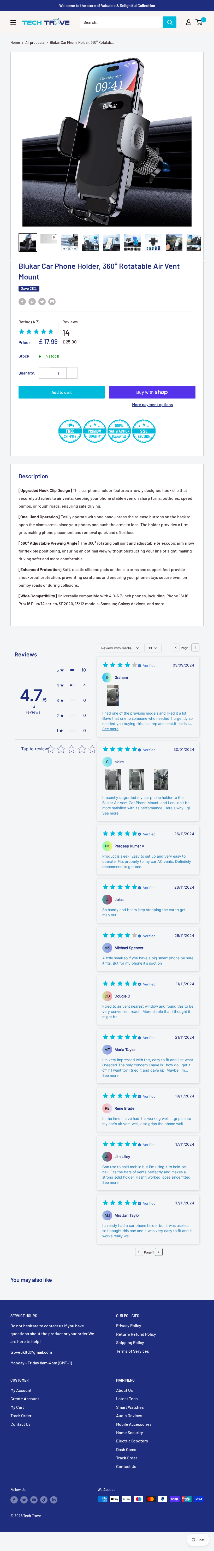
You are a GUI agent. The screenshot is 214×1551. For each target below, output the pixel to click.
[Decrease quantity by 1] (44, 372)
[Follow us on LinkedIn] (53, 1499)
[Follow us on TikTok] (43, 1499)
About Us (124, 1390)
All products (35, 42)
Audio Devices (129, 1415)
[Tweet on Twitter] (42, 301)
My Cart (17, 1407)
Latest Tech (127, 1398)
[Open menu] (13, 22)
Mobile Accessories (134, 1424)
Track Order (21, 1415)
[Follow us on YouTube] (34, 1499)
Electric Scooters (132, 1440)
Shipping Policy (130, 1342)
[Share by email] (52, 301)
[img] (36, 332)
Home (15, 42)
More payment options (152, 404)
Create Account (24, 1398)
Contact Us (20, 1424)
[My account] (188, 22)
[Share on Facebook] (22, 301)
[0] (199, 22)
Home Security (129, 1432)
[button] (71, 670)
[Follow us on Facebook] (14, 1499)
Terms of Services (132, 1350)
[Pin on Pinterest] (32, 301)
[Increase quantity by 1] (72, 372)
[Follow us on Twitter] (24, 1499)
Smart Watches (130, 1407)
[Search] (169, 22)
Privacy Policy (128, 1325)
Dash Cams (126, 1449)
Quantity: (27, 372)
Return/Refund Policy (136, 1334)
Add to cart (61, 392)
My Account (21, 1390)
